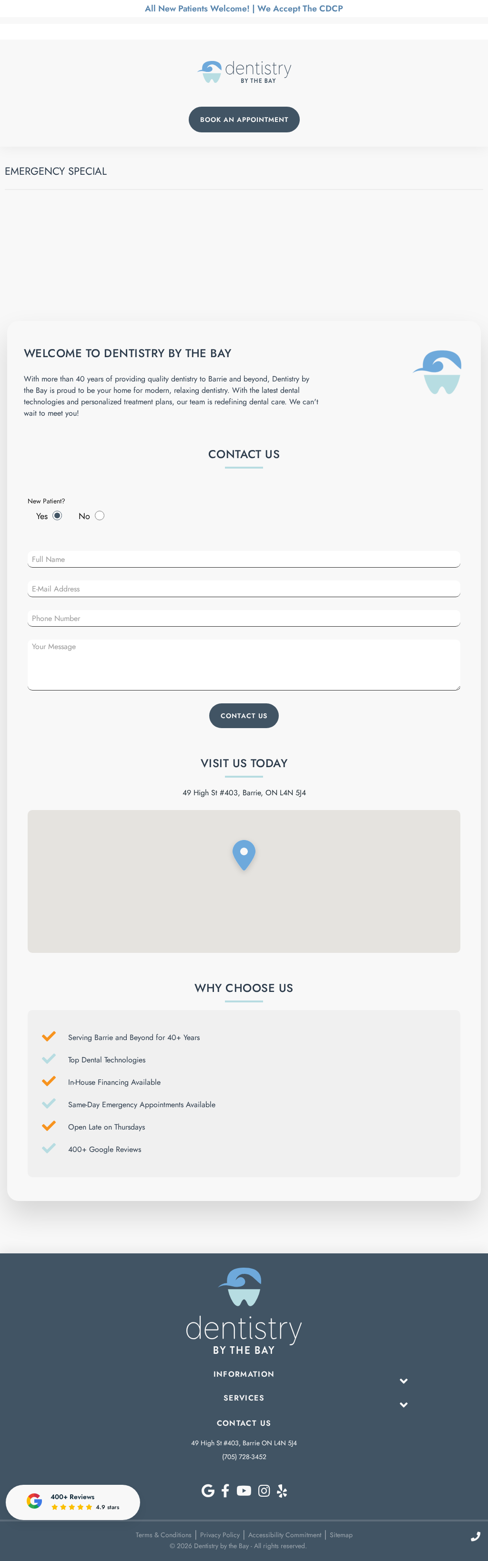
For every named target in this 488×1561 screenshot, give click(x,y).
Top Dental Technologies (106, 1059)
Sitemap (341, 1535)
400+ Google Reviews (104, 1149)
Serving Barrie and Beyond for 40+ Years (134, 1037)
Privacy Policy (220, 1535)
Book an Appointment (244, 119)
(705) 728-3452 (244, 1456)
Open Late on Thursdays (106, 1126)
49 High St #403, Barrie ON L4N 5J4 (244, 1443)
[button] (244, 857)
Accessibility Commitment (284, 1535)
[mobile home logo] (244, 72)
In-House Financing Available (114, 1082)
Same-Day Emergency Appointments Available (141, 1104)
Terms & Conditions (164, 1535)
